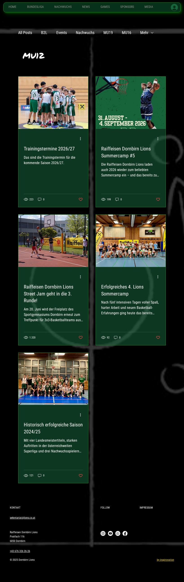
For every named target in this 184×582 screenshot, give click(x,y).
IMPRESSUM (146, 507)
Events (61, 32)
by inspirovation (165, 559)
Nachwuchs (85, 32)
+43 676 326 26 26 (20, 551)
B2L (44, 32)
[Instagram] (103, 533)
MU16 (126, 32)
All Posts (25, 32)
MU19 (108, 32)
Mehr (144, 32)
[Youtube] (110, 533)
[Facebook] (125, 533)
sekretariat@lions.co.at (22, 517)
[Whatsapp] (117, 533)
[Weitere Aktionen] (82, 138)
